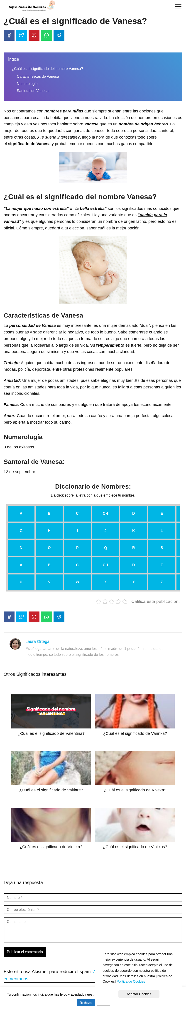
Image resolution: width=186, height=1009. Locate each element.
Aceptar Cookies (139, 994)
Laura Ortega (37, 641)
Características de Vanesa (38, 76)
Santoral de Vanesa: (33, 91)
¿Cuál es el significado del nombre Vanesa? (47, 69)
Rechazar (86, 1002)
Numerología (27, 84)
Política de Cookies (131, 981)
